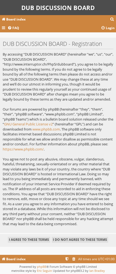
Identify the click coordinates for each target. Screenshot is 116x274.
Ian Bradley (97, 271)
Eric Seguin (44, 271)
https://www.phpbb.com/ (23, 149)
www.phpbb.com (46, 129)
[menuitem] (112, 19)
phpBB (41, 267)
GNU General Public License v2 (28, 124)
